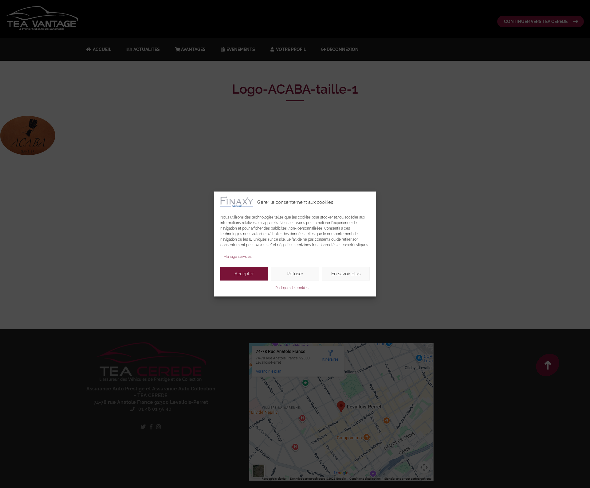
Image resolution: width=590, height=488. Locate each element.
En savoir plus (345, 274)
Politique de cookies (292, 288)
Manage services (237, 256)
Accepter (244, 274)
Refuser (295, 274)
